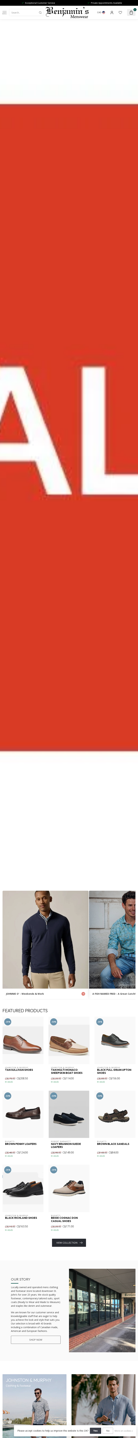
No (108, 1430)
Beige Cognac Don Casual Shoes (64, 1219)
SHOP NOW (35, 1339)
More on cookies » (124, 1430)
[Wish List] (120, 12)
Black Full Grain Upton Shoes (114, 1071)
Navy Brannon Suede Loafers (66, 1146)
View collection (66, 1242)
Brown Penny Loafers (21, 1144)
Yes (95, 1430)
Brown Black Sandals (113, 1144)
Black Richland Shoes (21, 1217)
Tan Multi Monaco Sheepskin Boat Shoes (66, 1071)
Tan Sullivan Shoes (19, 1069)
